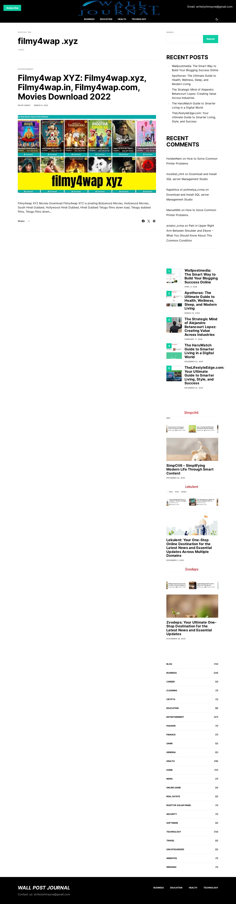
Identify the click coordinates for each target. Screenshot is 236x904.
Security (171, 814)
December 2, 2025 (175, 560)
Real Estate (173, 796)
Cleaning (171, 690)
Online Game (173, 787)
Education (106, 19)
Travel (170, 840)
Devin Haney (24, 105)
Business (89, 19)
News (169, 778)
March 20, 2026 (192, 313)
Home (169, 770)
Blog (169, 664)
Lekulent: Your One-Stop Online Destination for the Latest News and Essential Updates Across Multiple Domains (189, 548)
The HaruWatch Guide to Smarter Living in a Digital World (193, 105)
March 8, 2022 (41, 105)
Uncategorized (175, 849)
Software (172, 823)
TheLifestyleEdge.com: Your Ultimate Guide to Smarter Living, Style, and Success (194, 117)
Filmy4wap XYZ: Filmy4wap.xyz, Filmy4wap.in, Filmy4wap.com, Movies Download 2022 (82, 87)
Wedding (171, 867)
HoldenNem (174, 158)
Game (169, 743)
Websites (171, 858)
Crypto (170, 699)
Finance (171, 734)
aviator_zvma (175, 225)
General (171, 752)
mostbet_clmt (175, 174)
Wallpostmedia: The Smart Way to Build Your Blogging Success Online (195, 68)
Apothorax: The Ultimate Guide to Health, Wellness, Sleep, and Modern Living (194, 80)
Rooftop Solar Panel (178, 805)
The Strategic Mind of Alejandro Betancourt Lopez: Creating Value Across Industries (194, 94)
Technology (139, 19)
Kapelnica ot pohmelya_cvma (185, 189)
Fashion (171, 725)
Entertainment (26, 69)
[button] (216, 19)
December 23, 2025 (194, 361)
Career (170, 681)
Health (122, 19)
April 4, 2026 (191, 287)
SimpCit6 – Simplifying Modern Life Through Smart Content (190, 469)
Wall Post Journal (44, 887)
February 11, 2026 (193, 339)
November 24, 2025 (176, 639)
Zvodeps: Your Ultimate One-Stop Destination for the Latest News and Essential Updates (191, 628)
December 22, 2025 (194, 388)
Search (170, 32)
